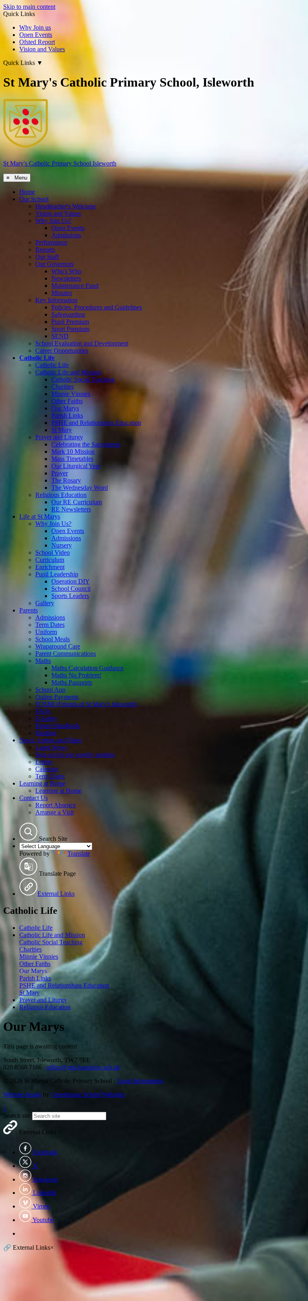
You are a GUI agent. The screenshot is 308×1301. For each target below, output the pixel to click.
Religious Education (61, 494)
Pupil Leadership (56, 574)
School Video (52, 552)
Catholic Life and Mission (68, 372)
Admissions (66, 235)
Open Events (35, 34)
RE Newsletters (71, 509)
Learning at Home (42, 783)
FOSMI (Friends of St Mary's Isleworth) (86, 704)
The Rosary (66, 480)
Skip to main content (29, 6)
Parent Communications (65, 653)
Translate (78, 853)
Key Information (56, 300)
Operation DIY (70, 581)
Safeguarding (68, 314)
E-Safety (46, 718)
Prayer (59, 473)
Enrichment (50, 567)
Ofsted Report (37, 41)
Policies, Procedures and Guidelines (96, 307)
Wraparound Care (57, 646)
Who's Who (66, 271)
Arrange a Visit (54, 812)
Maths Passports (71, 682)
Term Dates (50, 624)
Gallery (44, 603)
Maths (43, 660)
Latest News (51, 747)
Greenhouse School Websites (88, 1094)
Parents (28, 610)
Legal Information (140, 1080)
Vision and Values (42, 49)
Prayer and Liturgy (59, 437)
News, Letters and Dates (50, 740)
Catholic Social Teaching (83, 379)
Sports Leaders (70, 595)
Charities (62, 386)
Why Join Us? (53, 220)
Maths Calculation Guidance (87, 668)
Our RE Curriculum (76, 502)
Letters (44, 761)
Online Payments (57, 696)
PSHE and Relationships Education (96, 422)
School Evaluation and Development (81, 343)
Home (27, 191)
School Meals (52, 639)
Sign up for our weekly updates (75, 754)
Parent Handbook (57, 725)
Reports (45, 249)
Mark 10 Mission (73, 451)
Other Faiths (67, 401)
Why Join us (35, 27)
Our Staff (47, 256)
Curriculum (49, 559)
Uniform (46, 631)
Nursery (61, 545)
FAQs (43, 711)
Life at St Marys (39, 516)
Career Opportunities (61, 350)
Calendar (46, 769)
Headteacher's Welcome (65, 206)
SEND (60, 336)
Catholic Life (37, 357)
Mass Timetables (72, 458)
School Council (71, 588)
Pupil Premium (70, 321)
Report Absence (55, 805)
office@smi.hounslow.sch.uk (83, 1067)
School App (50, 689)
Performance (51, 242)
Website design (22, 1094)
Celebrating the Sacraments (85, 444)
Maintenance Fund (75, 285)
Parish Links (67, 415)
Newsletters (66, 278)
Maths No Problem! (76, 675)
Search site (16, 1115)
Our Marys (65, 408)
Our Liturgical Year (75, 466)
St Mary (61, 429)
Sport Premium (70, 328)
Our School (34, 199)
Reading (46, 732)
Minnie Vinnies (70, 393)
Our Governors (54, 264)
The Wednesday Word (79, 487)
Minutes (61, 292)
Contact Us (33, 797)
